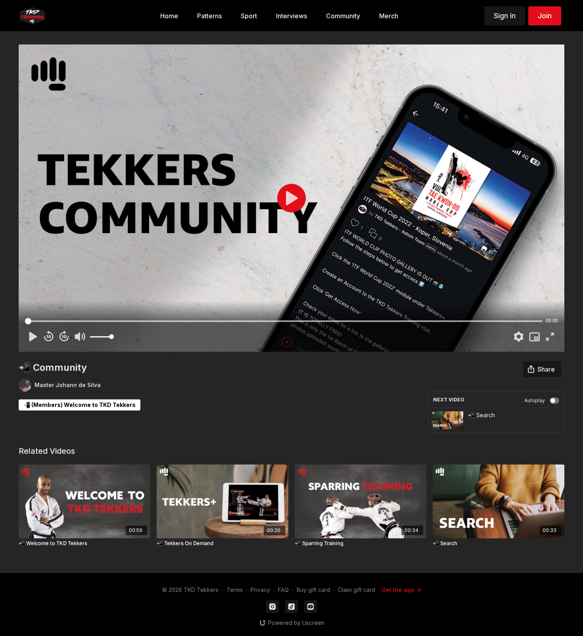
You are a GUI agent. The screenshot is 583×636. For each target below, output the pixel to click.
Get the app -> (401, 589)
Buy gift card (313, 589)
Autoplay (534, 400)
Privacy (260, 589)
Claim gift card (356, 589)
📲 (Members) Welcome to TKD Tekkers (79, 404)
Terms (234, 589)
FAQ (283, 589)
